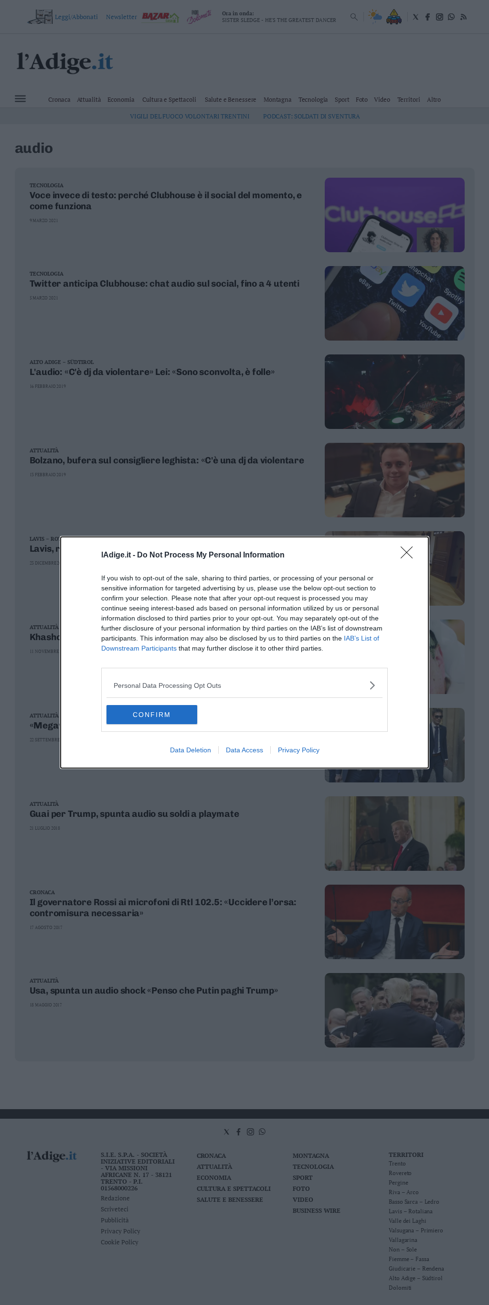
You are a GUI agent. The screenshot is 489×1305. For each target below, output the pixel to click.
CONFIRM (152, 714)
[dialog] (244, 652)
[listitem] (244, 685)
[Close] (410, 555)
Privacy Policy (298, 750)
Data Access (244, 750)
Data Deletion (190, 750)
